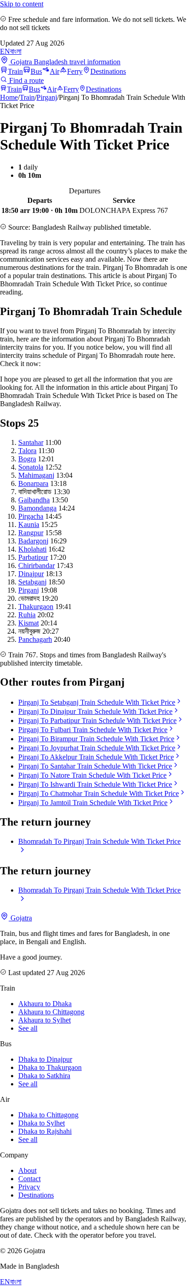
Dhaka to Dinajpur (45, 1059)
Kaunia (28, 524)
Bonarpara (33, 483)
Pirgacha (30, 516)
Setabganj (32, 582)
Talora (27, 450)
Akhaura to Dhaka (45, 1003)
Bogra (27, 459)
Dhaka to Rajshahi (45, 1131)
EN (5, 51)
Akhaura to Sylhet (44, 1020)
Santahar (30, 442)
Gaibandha (34, 500)
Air (54, 71)
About (27, 1170)
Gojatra (20, 918)
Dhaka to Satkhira (44, 1075)
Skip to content (21, 4)
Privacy (29, 1187)
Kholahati (32, 549)
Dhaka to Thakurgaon (50, 1067)
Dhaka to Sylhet (41, 1123)
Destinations (108, 71)
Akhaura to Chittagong (51, 1012)
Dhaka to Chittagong (48, 1115)
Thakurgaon (35, 606)
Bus (36, 71)
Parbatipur (33, 557)
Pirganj (47, 97)
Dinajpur (31, 574)
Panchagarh (35, 639)
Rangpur (30, 533)
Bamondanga (37, 508)
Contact (29, 1179)
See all (27, 1028)
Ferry (75, 71)
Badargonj (33, 541)
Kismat (28, 623)
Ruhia (27, 615)
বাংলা (15, 51)
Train (15, 71)
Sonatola (30, 467)
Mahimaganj (36, 475)
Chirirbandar (36, 565)
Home (9, 97)
